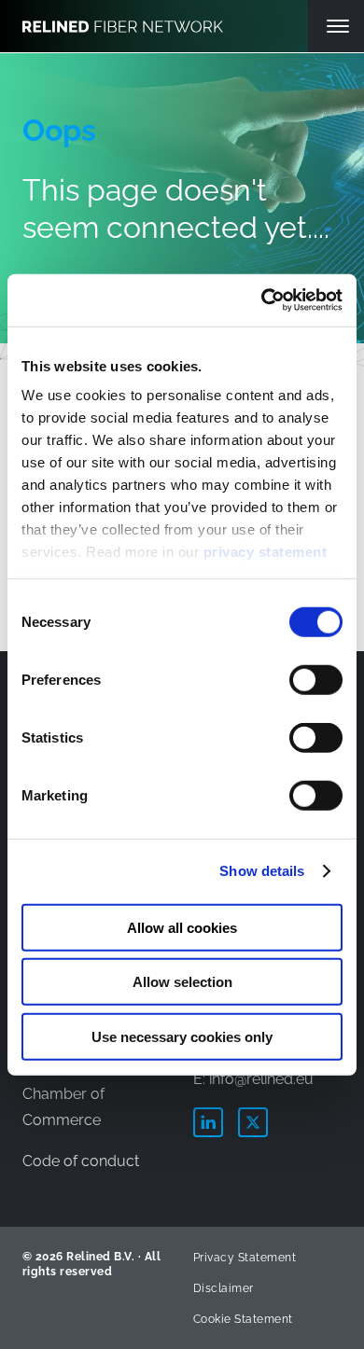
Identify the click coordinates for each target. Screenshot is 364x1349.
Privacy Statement (244, 1257)
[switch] (316, 679)
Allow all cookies (182, 927)
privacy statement (265, 552)
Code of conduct (80, 1161)
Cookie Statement (243, 1319)
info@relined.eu (261, 1079)
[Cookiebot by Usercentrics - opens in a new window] (262, 300)
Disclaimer (223, 1288)
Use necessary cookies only (182, 1036)
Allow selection (182, 982)
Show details (261, 871)
